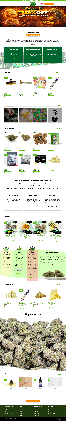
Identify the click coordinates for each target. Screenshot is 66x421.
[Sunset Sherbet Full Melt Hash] (40, 295)
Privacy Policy (21, 413)
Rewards (35, 409)
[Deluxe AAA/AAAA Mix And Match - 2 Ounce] (40, 227)
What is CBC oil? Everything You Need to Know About (40, 390)
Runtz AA (20, 147)
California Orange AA (36, 147)
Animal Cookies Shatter (51, 167)
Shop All (59, 128)
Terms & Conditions (22, 409)
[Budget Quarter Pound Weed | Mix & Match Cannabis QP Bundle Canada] (11, 227)
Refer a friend (14, 3)
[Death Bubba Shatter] (55, 295)
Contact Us (6, 411)
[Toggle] (34, 44)
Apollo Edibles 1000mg (37, 167)
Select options (7, 96)
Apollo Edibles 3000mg (8, 167)
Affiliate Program (37, 415)
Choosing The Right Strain (53, 413)
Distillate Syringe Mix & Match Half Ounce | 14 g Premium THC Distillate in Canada (55, 236)
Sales (9, 3)
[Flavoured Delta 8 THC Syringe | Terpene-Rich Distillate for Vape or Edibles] (55, 82)
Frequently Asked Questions (9, 413)
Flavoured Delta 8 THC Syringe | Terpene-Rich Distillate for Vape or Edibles (54, 91)
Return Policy (21, 415)
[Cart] (61, 4)
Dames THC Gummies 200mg (38, 91)
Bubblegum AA (6, 147)
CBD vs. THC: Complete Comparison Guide (25, 390)
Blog (21, 3)
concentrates (51, 328)
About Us (6, 409)
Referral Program (37, 413)
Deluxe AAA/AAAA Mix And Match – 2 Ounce (40, 236)
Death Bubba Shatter (51, 303)
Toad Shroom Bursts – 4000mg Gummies (54, 147)
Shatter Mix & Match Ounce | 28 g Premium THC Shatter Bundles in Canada (25, 236)
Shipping (20, 411)
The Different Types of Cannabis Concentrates (11, 390)
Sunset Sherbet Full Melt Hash (38, 303)
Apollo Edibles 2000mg (22, 167)
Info (18, 3)
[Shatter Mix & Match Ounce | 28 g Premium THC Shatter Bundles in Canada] (26, 227)
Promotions (36, 411)
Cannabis (42, 256)
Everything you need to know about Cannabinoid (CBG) (54, 390)
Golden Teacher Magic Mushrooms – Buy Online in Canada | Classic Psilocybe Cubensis (25, 92)
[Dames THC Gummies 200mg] (40, 82)
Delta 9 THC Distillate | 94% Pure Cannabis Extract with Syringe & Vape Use (11, 91)
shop (17, 363)
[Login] (58, 4)
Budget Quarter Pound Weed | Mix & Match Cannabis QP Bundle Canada (11, 236)
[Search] (56, 4)
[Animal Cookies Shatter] (11, 295)
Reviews (49, 411)
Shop (5, 3)
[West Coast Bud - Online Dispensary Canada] (33, 3)
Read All (59, 374)
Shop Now (58, 72)
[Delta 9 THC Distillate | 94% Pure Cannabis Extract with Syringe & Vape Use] (11, 82)
